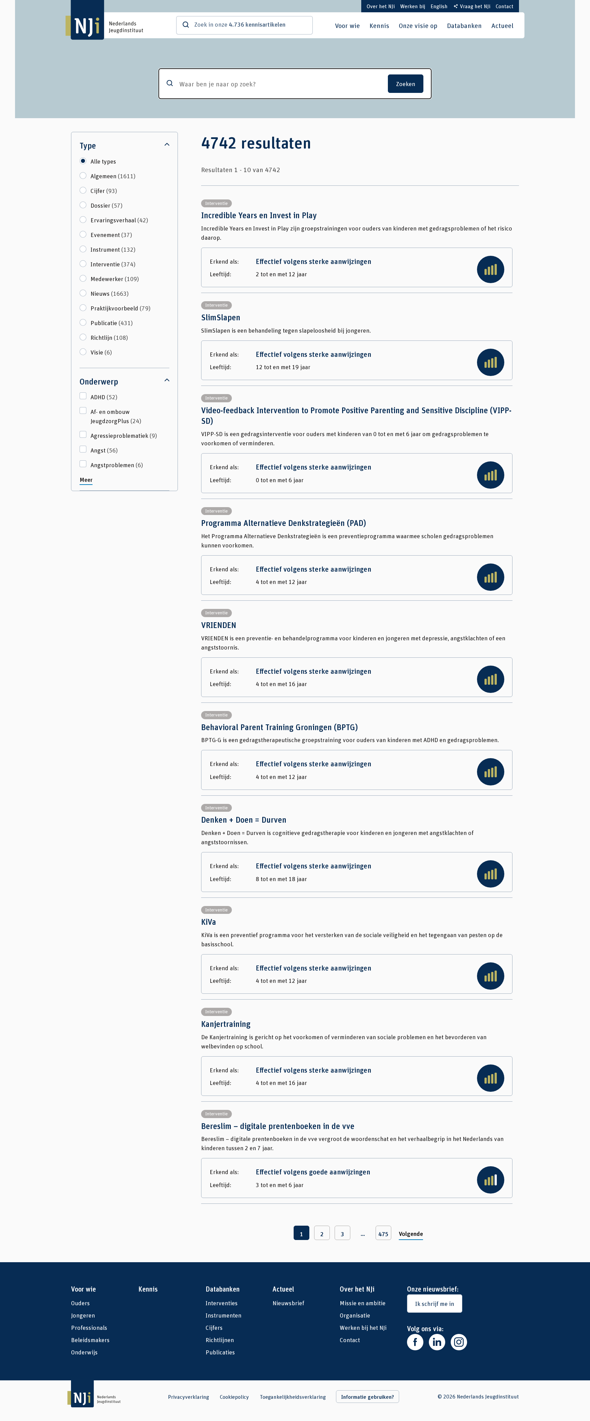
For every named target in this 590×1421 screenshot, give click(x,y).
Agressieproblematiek (123, 435)
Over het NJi (381, 6)
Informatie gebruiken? (367, 1397)
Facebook (415, 1342)
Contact (505, 6)
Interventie (113, 264)
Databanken (464, 25)
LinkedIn (437, 1342)
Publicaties (220, 1352)
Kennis (379, 25)
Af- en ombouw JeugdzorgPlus (115, 416)
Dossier (106, 205)
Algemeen (113, 176)
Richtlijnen (220, 1340)
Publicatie (111, 323)
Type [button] (88, 145)
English (439, 6)
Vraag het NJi (475, 6)
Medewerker (114, 279)
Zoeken (405, 84)
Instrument (113, 249)
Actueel (502, 25)
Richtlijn (109, 337)
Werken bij (412, 6)
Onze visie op (418, 25)
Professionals (89, 1327)
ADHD (103, 397)
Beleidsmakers (90, 1340)
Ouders (80, 1303)
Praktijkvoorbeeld (120, 308)
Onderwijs (84, 1352)
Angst (104, 450)
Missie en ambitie (362, 1303)
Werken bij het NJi (363, 1327)
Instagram (459, 1342)
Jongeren (83, 1315)
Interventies (222, 1303)
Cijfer (103, 190)
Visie (101, 352)
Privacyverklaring (188, 1396)
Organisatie (355, 1315)
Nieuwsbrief (288, 1303)
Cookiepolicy (234, 1396)
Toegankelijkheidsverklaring (293, 1396)
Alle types (103, 161)
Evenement (111, 235)
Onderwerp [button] (99, 381)
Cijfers (214, 1327)
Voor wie (347, 25)
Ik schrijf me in (434, 1303)
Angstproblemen (116, 465)
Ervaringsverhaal (119, 220)
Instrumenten (223, 1315)
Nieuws (109, 293)
